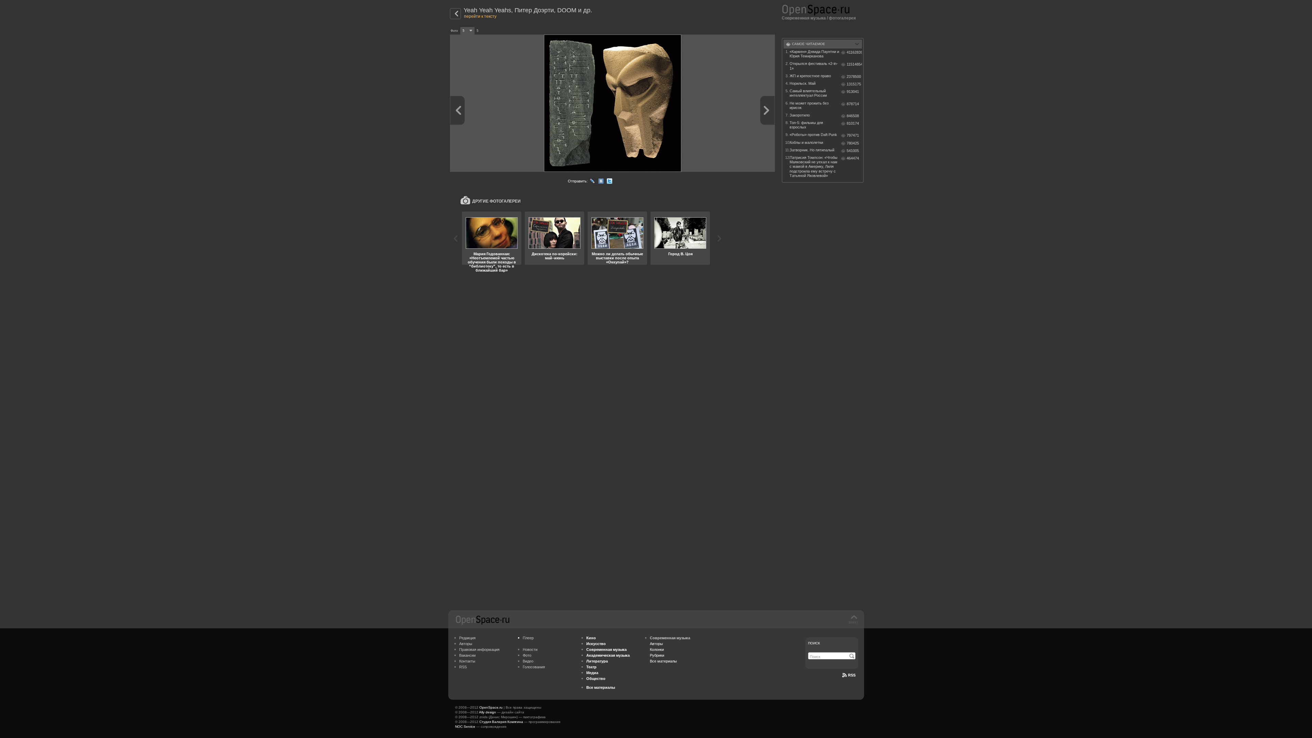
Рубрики (657, 655)
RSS (463, 667)
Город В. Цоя (680, 254)
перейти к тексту (480, 16)
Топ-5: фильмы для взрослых (806, 125)
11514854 (854, 64)
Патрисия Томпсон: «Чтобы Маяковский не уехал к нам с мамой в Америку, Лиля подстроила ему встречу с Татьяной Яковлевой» (813, 166)
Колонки (657, 649)
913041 (853, 92)
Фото (527, 655)
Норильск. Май (803, 83)
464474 (853, 158)
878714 (853, 104)
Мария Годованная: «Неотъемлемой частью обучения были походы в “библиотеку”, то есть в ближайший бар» (492, 262)
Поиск (814, 643)
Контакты (467, 661)
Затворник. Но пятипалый (812, 150)
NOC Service (465, 726)
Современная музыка (804, 18)
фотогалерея (842, 18)
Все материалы (663, 661)
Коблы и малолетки (806, 142)
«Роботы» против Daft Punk (813, 135)
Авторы (465, 644)
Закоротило (800, 115)
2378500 (854, 76)
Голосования (534, 667)
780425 (853, 143)
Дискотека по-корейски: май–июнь (554, 256)
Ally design (487, 712)
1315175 (854, 84)
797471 (853, 135)
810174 (853, 123)
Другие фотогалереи (496, 201)
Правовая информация (479, 649)
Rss (852, 675)
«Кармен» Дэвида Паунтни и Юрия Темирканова (814, 54)
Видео (528, 661)
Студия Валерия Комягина (501, 722)
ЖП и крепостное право (810, 76)
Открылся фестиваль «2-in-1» (814, 66)
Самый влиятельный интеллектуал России (808, 93)
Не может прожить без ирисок (809, 105)
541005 (853, 151)
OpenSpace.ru (491, 707)
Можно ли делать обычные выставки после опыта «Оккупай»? (617, 258)
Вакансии (467, 655)
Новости (530, 649)
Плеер (528, 638)
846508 (853, 116)
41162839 (854, 52)
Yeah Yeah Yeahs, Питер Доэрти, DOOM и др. (528, 10)
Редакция (467, 638)
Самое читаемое (808, 44)
